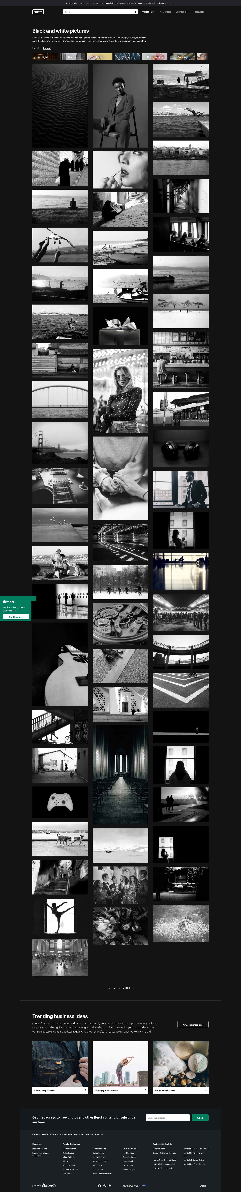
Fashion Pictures (99, 1148)
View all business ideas (193, 1024)
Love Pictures (128, 1165)
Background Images (100, 1161)
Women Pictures (69, 1165)
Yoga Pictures (98, 1169)
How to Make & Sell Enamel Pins (194, 1154)
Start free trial (15, 616)
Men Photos (97, 1165)
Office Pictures (68, 1156)
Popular (47, 47)
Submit (200, 1117)
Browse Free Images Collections (40, 1154)
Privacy (89, 1134)
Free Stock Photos (39, 1148)
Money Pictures (99, 1156)
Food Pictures (128, 1152)
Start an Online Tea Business (164, 1152)
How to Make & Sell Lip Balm (164, 1159)
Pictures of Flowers (70, 1169)
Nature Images (98, 1152)
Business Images (69, 1148)
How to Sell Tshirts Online (163, 1168)
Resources (199, 11)
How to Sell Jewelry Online (164, 1163)
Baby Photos (67, 1173)
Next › (128, 987)
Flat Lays (66, 1161)
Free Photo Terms (50, 1134)
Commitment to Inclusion (71, 1134)
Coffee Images (68, 1152)
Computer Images (130, 1156)
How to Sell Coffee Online (193, 1159)
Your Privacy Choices (132, 1185)
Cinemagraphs (128, 1161)
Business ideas (183, 11)
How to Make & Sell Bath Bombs (195, 1148)
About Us (99, 1134)
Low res (78, 144)
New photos (165, 11)
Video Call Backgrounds (102, 1173)
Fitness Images (129, 1169)
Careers (36, 1134)
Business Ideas (159, 1148)
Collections (147, 11)
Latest (35, 47)
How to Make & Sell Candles (194, 1163)
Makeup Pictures (129, 1148)
